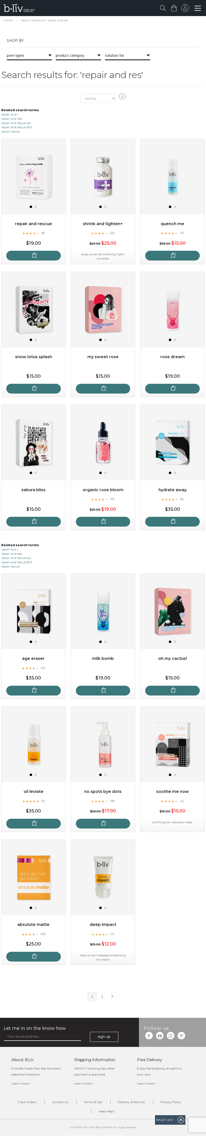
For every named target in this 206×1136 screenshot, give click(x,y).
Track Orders (27, 1102)
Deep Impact (103, 924)
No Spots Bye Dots (103, 791)
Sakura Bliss (33, 489)
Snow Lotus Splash (33, 356)
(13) (43, 668)
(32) (112, 233)
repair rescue (10, 131)
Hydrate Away (173, 489)
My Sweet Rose (103, 356)
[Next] (112, 997)
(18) (112, 801)
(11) (182, 233)
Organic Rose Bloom (103, 489)
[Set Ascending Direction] (122, 98)
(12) (112, 499)
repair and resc (11, 118)
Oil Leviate (33, 791)
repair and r (9, 114)
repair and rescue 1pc (16, 123)
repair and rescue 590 (16, 127)
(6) (182, 499)
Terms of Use (93, 1102)
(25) (42, 934)
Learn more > (21, 1083)
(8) (43, 233)
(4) (182, 801)
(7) (112, 934)
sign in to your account (185, 9)
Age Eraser (33, 658)
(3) (43, 801)
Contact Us (60, 1102)
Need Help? (107, 1111)
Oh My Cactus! (172, 658)
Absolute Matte (33, 924)
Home (8, 20)
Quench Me (172, 223)
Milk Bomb (103, 658)
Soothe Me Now (172, 791)
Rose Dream (172, 356)
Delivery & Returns (131, 1102)
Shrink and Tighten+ (103, 223)
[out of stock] (33, 256)
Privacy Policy (171, 1102)
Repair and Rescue (33, 223)
